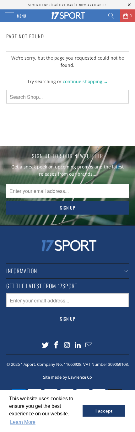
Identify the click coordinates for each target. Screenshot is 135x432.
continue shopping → (85, 81)
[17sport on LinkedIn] (78, 345)
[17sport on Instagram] (67, 345)
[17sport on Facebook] (56, 345)
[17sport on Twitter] (45, 345)
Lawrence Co (80, 377)
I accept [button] (103, 410)
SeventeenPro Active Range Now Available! (67, 5)
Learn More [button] (22, 422)
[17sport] (67, 15)
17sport (28, 364)
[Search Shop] (113, 16)
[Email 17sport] (89, 345)
